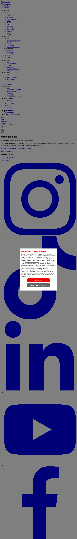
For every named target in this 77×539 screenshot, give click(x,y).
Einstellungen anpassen (30, 289)
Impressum (50, 289)
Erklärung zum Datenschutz (32, 262)
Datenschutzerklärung (41, 289)
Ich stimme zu (38, 280)
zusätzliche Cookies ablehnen (38, 285)
